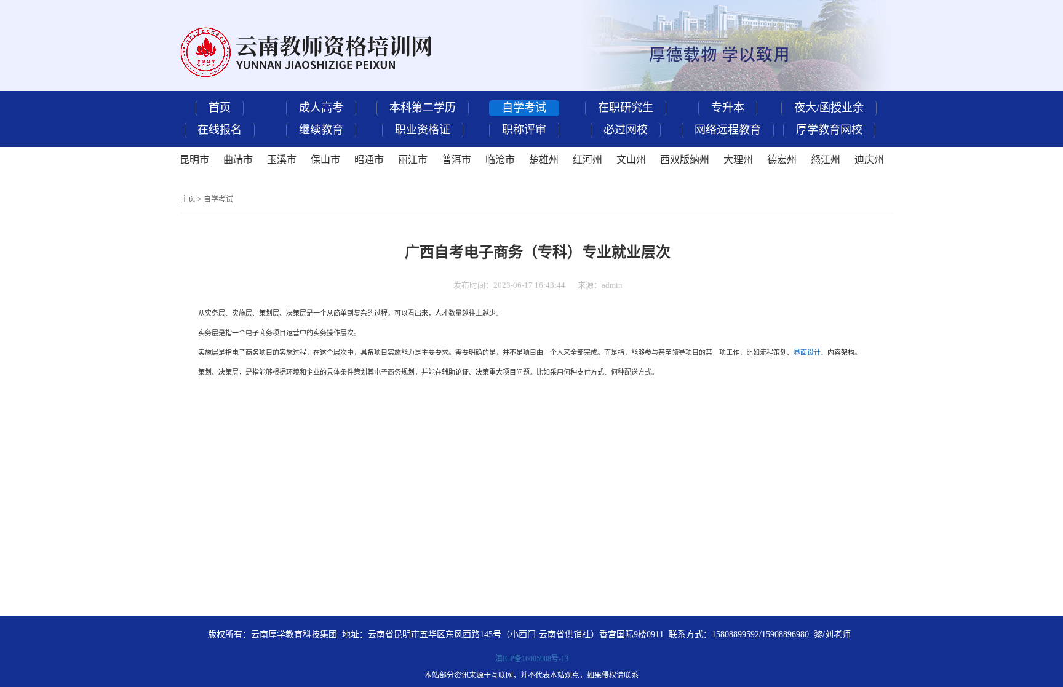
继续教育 (321, 130)
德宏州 (782, 159)
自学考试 (524, 107)
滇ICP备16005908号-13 (531, 658)
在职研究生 (625, 107)
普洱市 (456, 159)
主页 (188, 199)
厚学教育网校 (829, 130)
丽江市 (413, 159)
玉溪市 (282, 159)
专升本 (727, 107)
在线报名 (219, 130)
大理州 (738, 159)
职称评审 (524, 130)
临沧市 (500, 159)
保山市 (325, 159)
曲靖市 (238, 159)
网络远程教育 (728, 130)
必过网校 (625, 130)
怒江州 (825, 159)
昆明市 (194, 159)
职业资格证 (422, 130)
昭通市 (369, 159)
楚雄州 (544, 159)
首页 (220, 107)
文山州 (631, 159)
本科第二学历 (422, 107)
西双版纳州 (684, 159)
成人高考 (321, 107)
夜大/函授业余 (829, 107)
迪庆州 (869, 159)
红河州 (587, 159)
